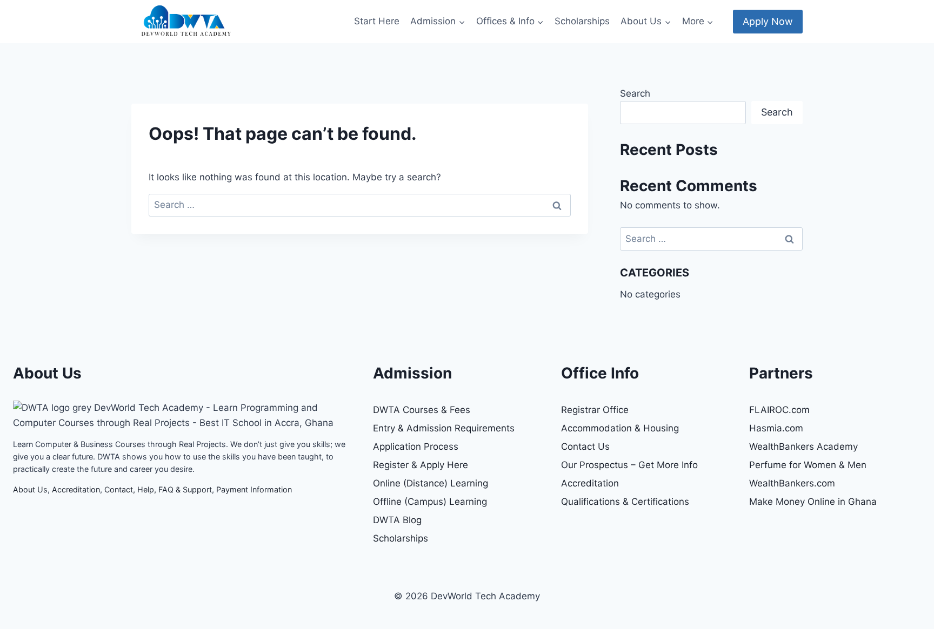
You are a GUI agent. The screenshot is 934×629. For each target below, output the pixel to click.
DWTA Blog (397, 520)
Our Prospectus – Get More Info (629, 464)
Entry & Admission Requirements (444, 428)
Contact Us (585, 446)
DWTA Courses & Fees (421, 409)
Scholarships (582, 21)
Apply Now (768, 21)
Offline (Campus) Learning (430, 501)
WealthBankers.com (792, 483)
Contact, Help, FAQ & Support (158, 489)
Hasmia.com (776, 428)
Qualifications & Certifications (625, 501)
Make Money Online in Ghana (813, 501)
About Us (30, 489)
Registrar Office (595, 409)
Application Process (415, 446)
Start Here (376, 21)
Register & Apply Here (420, 464)
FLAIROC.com (779, 409)
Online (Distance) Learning (430, 483)
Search (635, 93)
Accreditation (76, 489)
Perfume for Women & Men (807, 464)
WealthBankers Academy (803, 446)
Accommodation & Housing (620, 428)
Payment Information (254, 489)
